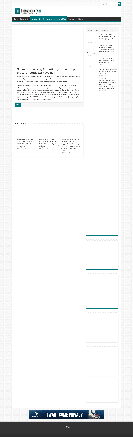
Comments (105, 30)
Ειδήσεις (49, 19)
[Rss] (103, 4)
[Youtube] (107, 4)
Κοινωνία (41, 19)
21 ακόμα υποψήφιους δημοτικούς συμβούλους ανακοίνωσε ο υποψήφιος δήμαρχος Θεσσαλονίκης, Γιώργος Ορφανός (100, 49)
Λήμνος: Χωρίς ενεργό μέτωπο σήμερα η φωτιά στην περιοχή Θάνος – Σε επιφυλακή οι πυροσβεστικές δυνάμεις (49, 143)
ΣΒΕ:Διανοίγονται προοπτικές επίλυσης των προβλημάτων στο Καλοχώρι (108, 71)
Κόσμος (80, 19)
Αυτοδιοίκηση (72, 19)
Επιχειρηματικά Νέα (60, 19)
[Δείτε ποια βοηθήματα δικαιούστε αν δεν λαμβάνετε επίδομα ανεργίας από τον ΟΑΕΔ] (92, 61)
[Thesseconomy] (28, 10)
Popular (97, 30)
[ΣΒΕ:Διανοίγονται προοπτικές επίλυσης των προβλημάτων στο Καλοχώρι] (92, 72)
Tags (112, 30)
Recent (90, 30)
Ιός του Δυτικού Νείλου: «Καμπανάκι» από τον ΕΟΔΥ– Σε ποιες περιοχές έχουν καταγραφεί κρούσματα (26, 143)
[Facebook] (105, 4)
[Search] (119, 4)
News (16, 19)
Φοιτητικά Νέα (24, 19)
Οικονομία (34, 19)
